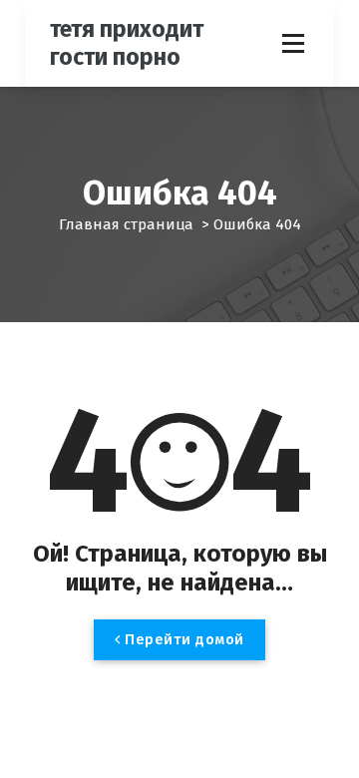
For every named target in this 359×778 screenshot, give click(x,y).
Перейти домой (182, 639)
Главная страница (126, 224)
